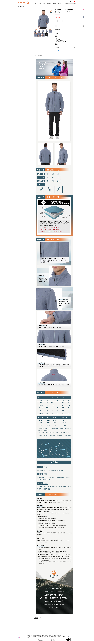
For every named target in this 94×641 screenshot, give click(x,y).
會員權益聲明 (53, 640)
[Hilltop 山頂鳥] (23, 2)
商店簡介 (39, 639)
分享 (56, 50)
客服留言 (52, 639)
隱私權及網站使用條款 (40, 640)
